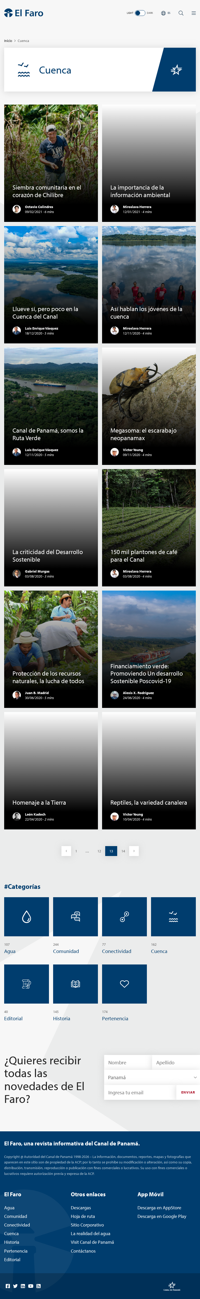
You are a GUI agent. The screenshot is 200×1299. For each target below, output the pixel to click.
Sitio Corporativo (87, 1225)
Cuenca (11, 1233)
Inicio (8, 41)
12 (101, 850)
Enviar (188, 1092)
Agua (9, 1208)
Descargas (81, 1208)
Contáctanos (83, 1251)
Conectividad (17, 1225)
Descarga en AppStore (159, 1208)
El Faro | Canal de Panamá (23, 12)
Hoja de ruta (83, 1216)
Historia (11, 1242)
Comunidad (15, 1216)
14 (125, 850)
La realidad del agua (90, 1233)
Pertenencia (16, 1251)
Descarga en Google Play (162, 1216)
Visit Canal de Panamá (92, 1242)
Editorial (12, 1259)
